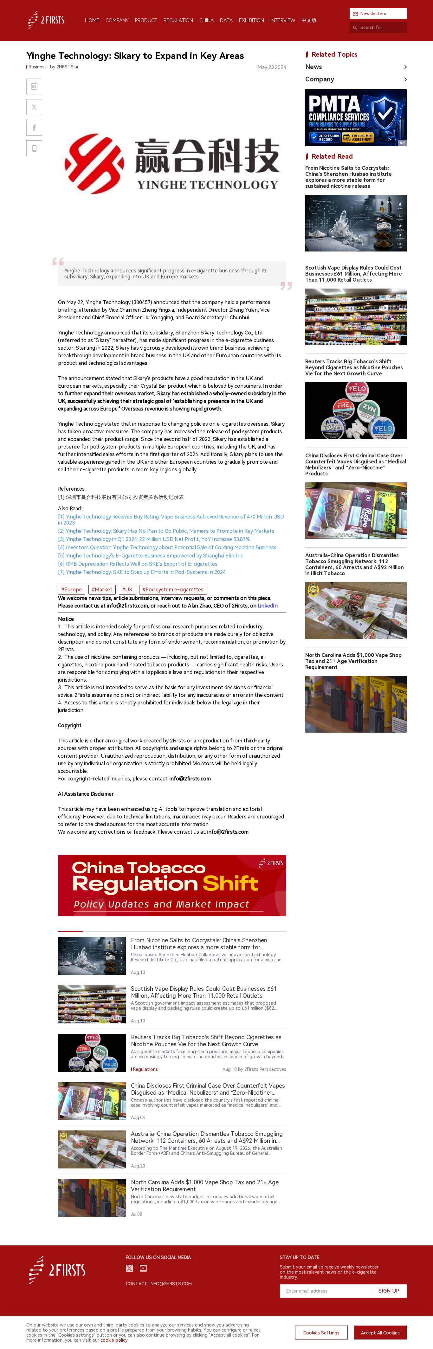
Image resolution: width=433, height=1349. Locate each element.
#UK (127, 590)
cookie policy (113, 1340)
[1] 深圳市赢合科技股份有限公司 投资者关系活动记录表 (121, 497)
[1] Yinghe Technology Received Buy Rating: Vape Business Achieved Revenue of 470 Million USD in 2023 (171, 520)
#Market (102, 590)
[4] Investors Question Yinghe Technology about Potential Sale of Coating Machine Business (167, 547)
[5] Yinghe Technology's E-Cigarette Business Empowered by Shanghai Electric (150, 556)
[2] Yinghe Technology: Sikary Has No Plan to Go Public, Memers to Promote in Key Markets (166, 531)
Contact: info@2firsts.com (159, 1283)
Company (319, 79)
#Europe (71, 590)
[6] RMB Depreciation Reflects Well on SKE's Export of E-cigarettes (137, 564)
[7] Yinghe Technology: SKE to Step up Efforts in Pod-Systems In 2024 (142, 572)
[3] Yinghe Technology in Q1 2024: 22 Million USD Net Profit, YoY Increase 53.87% (154, 539)
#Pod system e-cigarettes (173, 590)
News (313, 67)
